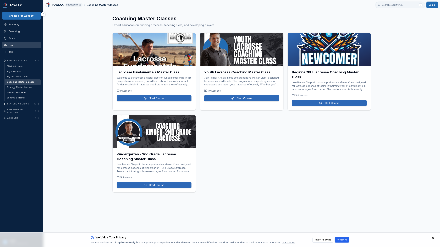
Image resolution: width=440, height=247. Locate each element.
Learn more (288, 242)
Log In (432, 4)
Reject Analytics (323, 239)
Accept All (342, 239)
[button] (154, 49)
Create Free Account (21, 15)
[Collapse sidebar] (43, 14)
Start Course (156, 98)
